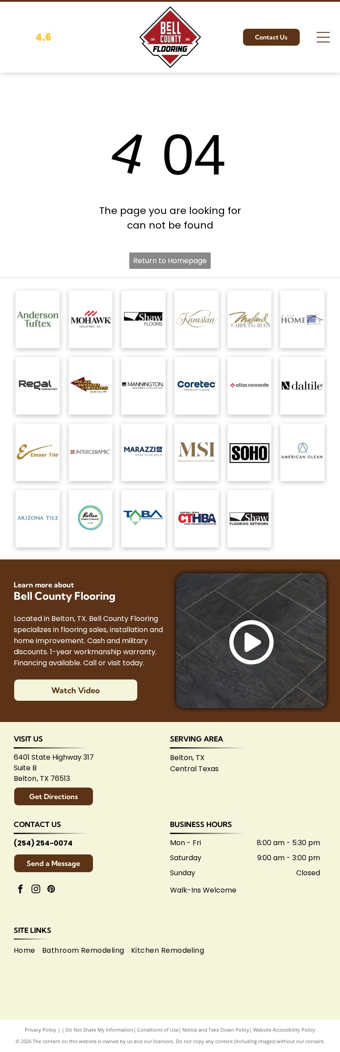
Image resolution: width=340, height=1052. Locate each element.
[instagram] (35, 890)
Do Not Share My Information (99, 1029)
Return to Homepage (170, 261)
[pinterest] (51, 890)
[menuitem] (28, 950)
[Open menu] (323, 37)
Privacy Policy (40, 1029)
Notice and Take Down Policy (215, 1029)
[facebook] (20, 890)
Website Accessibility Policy (284, 1029)
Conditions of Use (157, 1029)
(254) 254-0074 (43, 843)
